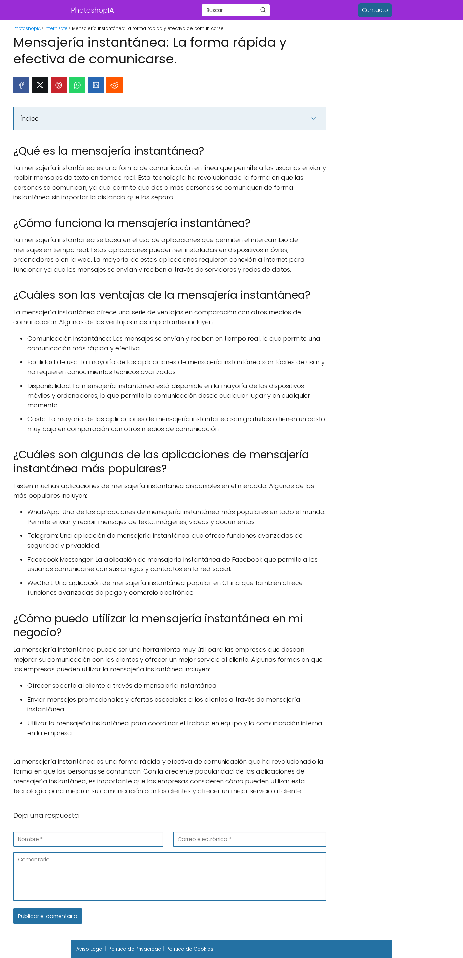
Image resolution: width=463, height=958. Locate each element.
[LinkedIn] (96, 85)
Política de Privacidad (134, 948)
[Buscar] (263, 9)
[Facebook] (21, 85)
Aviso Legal (89, 948)
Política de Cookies (189, 948)
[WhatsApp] (77, 85)
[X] (40, 85)
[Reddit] (114, 85)
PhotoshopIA (92, 10)
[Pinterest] (59, 85)
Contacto (375, 10)
